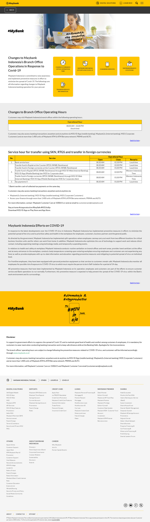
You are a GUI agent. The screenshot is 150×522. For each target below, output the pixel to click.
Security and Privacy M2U (14, 426)
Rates (31, 410)
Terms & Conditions (12, 423)
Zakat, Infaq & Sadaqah (127, 421)
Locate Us (54, 380)
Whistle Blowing (11, 488)
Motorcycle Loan (80, 413)
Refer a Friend (11, 470)
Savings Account (34, 398)
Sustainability (33, 457)
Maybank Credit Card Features (62, 400)
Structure (32, 460)
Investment (101, 416)
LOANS (77, 389)
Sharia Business (125, 423)
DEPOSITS (33, 389)
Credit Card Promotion (59, 398)
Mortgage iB (79, 395)
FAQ (7, 428)
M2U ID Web (10, 398)
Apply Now (55, 392)
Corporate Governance (36, 452)
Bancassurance (102, 421)
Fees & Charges (79, 416)
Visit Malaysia (10, 460)
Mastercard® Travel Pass (106, 398)
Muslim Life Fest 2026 (127, 395)
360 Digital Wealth (12, 392)
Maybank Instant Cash (82, 410)
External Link (10, 486)
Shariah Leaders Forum (127, 436)
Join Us (54, 447)
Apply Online (10, 445)
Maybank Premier (103, 400)
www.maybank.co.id (21, 353)
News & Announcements (14, 463)
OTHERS (43, 380)
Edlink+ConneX (103, 395)
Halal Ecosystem (125, 392)
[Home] (7, 380)
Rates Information (12, 475)
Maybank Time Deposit (36, 395)
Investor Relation (34, 455)
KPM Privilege (10, 465)
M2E (7, 400)
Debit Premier (102, 392)
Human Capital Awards (59, 450)
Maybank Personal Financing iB (85, 392)
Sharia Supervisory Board (37, 449)
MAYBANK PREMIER (106, 389)
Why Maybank (56, 445)
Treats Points (56, 405)
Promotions (10, 410)
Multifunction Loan (81, 403)
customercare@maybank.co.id (91, 203)
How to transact (11, 418)
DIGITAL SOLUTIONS (14, 389)
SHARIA (123, 389)
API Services (10, 405)
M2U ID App (10, 395)
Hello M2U (9, 413)
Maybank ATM (11, 403)
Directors (32, 447)
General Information (58, 403)
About (8, 514)
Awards (31, 462)
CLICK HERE (56, 520)
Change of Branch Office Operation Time (63, 69)
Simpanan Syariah (126, 410)
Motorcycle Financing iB (128, 431)
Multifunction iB (80, 405)
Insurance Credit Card (59, 410)
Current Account (34, 400)
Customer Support (12, 447)
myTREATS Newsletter (59, 395)
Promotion (9, 455)
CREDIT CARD (57, 389)
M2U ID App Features (13, 408)
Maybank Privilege (103, 403)
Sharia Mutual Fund (126, 405)
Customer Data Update (105, 408)
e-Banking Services (107, 69)
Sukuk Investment (126, 403)
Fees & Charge (11, 421)
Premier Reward (80, 398)
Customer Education (13, 483)
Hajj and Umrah (125, 418)
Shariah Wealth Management (129, 408)
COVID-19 (65, 380)
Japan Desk (10, 450)
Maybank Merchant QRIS (14, 416)
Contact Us (20, 514)
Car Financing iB (125, 428)
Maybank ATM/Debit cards (37, 392)
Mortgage (78, 400)
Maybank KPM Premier (105, 418)
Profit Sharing (124, 434)
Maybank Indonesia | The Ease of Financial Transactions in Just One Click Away (25, 380)
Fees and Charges (57, 408)
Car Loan (78, 408)
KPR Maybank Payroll (13, 452)
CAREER (55, 441)
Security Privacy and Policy (15, 491)
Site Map (32, 514)
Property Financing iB (127, 426)
